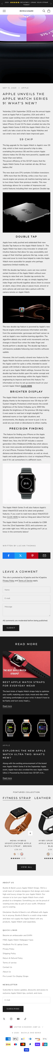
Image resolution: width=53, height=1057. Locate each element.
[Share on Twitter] (20, 556)
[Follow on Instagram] (11, 1018)
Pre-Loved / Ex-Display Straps (15, 976)
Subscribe (13, 1009)
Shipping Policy (9, 953)
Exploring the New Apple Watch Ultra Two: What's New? (24, 754)
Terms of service (9, 962)
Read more (7, 706)
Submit (11, 628)
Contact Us (7, 967)
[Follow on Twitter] (4, 1018)
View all (26, 867)
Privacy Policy (8, 580)
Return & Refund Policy (13, 958)
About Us (7, 971)
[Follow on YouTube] (18, 1018)
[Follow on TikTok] (25, 1018)
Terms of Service (25, 580)
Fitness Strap (17, 798)
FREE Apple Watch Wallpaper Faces (18, 940)
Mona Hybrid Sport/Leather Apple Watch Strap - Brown (18, 843)
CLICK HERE (12, 517)
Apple (25, 88)
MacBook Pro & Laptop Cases (15, 944)
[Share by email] (44, 556)
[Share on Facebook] (9, 556)
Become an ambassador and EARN (17, 935)
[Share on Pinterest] (32, 556)
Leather (42, 798)
